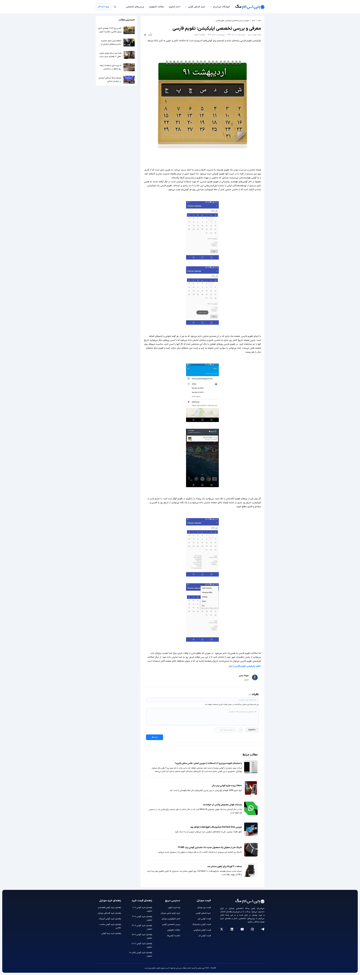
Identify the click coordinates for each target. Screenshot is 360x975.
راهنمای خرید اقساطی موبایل (109, 913)
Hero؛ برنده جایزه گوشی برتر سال (227, 785)
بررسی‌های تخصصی (135, 6)
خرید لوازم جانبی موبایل (170, 913)
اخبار (253, 20)
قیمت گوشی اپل (204, 918)
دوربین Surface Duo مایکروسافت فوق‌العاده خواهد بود (216, 827)
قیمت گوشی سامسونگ (201, 924)
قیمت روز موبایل (204, 907)
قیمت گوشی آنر (204, 935)
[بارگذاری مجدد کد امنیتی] (240, 730)
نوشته (254, 34)
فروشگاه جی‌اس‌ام (221, 6)
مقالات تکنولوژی (156, 6)
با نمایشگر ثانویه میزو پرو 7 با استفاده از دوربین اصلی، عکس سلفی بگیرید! (208, 763)
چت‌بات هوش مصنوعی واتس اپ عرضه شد (222, 804)
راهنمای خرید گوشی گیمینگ (110, 918)
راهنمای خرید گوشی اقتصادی (109, 907)
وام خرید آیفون (174, 907)
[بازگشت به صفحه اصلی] (249, 7)
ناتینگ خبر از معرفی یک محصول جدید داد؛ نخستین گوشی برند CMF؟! (210, 847)
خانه (259, 20)
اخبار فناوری (174, 6)
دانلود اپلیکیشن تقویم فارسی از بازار (245, 666)
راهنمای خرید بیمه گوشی (111, 933)
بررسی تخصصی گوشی (171, 924)
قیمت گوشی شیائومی (202, 930)
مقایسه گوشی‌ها (173, 935)
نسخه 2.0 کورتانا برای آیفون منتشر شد (224, 866)
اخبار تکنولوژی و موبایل (171, 918)
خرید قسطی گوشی (196, 6)
